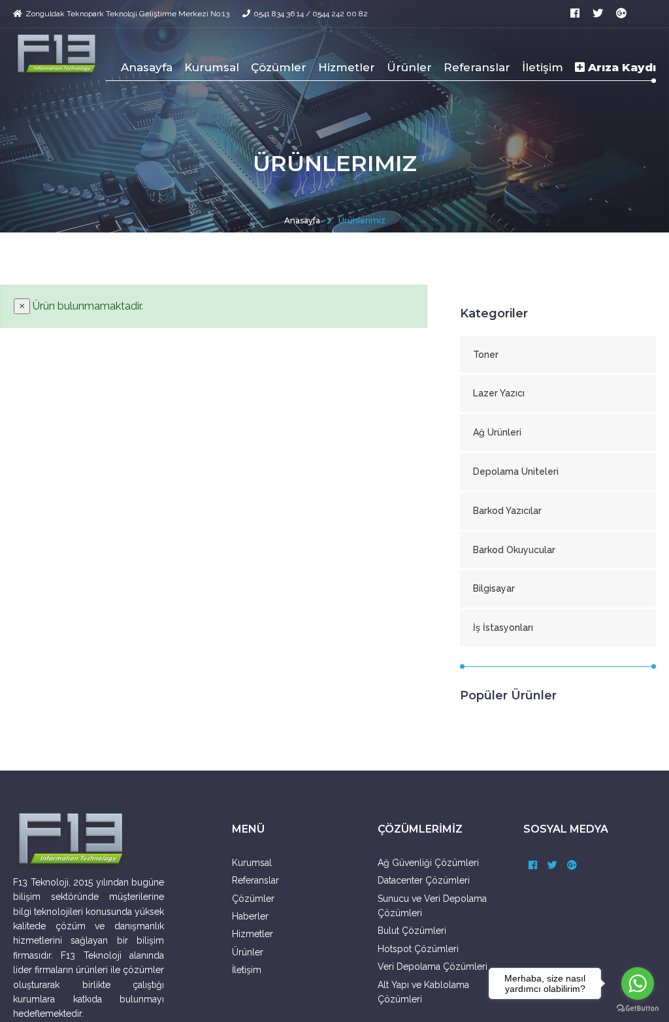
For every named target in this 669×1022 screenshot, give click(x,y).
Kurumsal (211, 67)
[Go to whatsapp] (637, 983)
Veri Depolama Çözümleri (432, 966)
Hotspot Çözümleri (418, 949)
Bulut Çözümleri (412, 930)
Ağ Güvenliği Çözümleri (428, 862)
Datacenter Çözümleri (424, 880)
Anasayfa (146, 67)
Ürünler (409, 67)
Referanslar (477, 67)
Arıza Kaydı (620, 67)
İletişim (542, 67)
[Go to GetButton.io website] (638, 1008)
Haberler (250, 916)
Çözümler (278, 67)
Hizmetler (346, 67)
